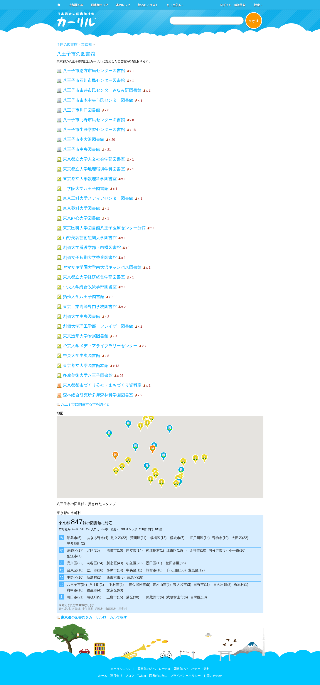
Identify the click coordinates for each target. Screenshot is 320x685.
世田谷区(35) (176, 563)
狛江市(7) (74, 556)
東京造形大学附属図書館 (85, 336)
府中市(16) (75, 590)
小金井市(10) (196, 550)
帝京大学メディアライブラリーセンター (100, 345)
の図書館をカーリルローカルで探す (94, 617)
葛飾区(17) (75, 550)
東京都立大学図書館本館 (85, 365)
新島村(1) (94, 577)
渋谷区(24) (95, 563)
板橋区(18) (158, 538)
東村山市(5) (162, 584)
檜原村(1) (241, 584)
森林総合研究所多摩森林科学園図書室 (98, 395)
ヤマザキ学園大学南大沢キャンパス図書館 (102, 267)
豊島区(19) (196, 570)
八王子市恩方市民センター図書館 (94, 70)
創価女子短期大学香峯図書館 (90, 257)
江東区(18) (174, 550)
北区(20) (93, 550)
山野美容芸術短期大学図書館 (90, 237)
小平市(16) (237, 550)
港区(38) (132, 597)
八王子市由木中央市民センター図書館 (98, 100)
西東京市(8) (115, 577)
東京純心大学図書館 (81, 218)
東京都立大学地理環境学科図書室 (94, 169)
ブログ (129, 675)
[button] (109, 435)
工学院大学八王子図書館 (85, 188)
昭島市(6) (74, 538)
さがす (253, 21)
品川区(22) (75, 563)
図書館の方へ (147, 668)
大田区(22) (240, 538)
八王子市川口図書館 (81, 110)
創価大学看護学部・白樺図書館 (92, 247)
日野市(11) (202, 584)
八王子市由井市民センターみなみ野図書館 (102, 90)
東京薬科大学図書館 (81, 208)
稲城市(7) (177, 538)
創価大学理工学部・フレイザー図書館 (98, 326)
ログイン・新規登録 (233, 5)
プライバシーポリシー (185, 675)
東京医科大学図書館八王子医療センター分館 (104, 228)
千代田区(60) (176, 570)
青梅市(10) (220, 538)
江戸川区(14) (200, 538)
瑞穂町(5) (94, 597)
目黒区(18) (198, 597)
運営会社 (116, 675)
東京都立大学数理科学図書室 (90, 178)
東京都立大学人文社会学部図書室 (94, 159)
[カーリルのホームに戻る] (76, 26)
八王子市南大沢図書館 (83, 139)
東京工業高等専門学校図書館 (90, 306)
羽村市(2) (116, 584)
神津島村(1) (155, 550)
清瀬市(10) (114, 550)
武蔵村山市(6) (177, 597)
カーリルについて (122, 668)
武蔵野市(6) (155, 597)
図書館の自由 (158, 675)
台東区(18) (75, 570)
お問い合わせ (213, 675)
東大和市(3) (182, 584)
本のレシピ (123, 5)
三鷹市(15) (114, 597)
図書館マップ (99, 5)
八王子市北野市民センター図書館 (94, 119)
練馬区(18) (135, 577)
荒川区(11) (138, 538)
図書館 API (181, 668)
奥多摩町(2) (76, 543)
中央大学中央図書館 (81, 355)
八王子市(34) (77, 584)
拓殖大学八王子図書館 (83, 296)
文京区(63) (114, 590)
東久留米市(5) (139, 584)
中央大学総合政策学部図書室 (90, 287)
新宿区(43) (114, 563)
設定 (258, 5)
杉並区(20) (134, 563)
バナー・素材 (200, 668)
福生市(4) (94, 590)
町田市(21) (75, 597)
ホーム (102, 675)
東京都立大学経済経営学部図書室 (94, 277)
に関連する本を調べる (85, 404)
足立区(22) (119, 538)
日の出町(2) (222, 584)
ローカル (165, 668)
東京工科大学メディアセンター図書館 (98, 198)
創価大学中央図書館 (81, 316)
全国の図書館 (67, 44)
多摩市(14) (114, 570)
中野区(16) (75, 577)
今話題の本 (76, 5)
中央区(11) (134, 570)
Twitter (141, 675)
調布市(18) (154, 570)
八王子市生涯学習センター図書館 (94, 129)
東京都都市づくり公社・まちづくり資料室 (102, 385)
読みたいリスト (148, 5)
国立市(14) (134, 550)
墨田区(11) (154, 563)
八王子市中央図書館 (81, 149)
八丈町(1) (96, 584)
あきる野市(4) (97, 538)
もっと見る (175, 5)
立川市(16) (95, 570)
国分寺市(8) (218, 550)
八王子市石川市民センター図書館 (94, 80)
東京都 (86, 44)
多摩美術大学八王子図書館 (88, 375)
